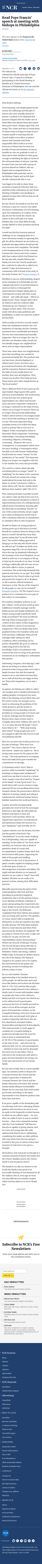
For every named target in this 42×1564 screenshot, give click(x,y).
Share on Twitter (29, 68)
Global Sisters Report (10, 1391)
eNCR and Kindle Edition (12, 1462)
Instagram (29, 1540)
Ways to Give (7, 1429)
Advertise (6, 1408)
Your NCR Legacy (8, 1433)
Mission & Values (9, 1509)
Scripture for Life (9, 1377)
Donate (24, 7)
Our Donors (7, 1437)
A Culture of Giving (9, 1425)
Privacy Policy (7, 1513)
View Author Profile (8, 54)
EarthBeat (6, 1387)
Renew (30, 7)
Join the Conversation (9, 58)
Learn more (31, 60)
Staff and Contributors (11, 1517)
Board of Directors (9, 1521)
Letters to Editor (8, 1488)
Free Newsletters (9, 1458)
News (4, 1358)
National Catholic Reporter (5, 1533)
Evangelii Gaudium (10, 591)
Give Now (6, 1418)
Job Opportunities (9, 1484)
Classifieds (6, 1400)
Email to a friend (34, 68)
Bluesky (13, 1540)
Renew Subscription (10, 1451)
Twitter (17, 1540)
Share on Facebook (25, 68)
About (4, 1505)
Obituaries (6, 1404)
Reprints (5, 1495)
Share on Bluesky (20, 68)
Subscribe (36, 7)
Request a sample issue (11, 1466)
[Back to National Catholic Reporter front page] (11, 8)
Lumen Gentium (30, 274)
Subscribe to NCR (9, 1447)
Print (38, 68)
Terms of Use (21, 1547)
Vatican (5, 29)
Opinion (5, 1369)
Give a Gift (6, 1455)
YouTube (25, 1540)
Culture (5, 1366)
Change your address (10, 1491)
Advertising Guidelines (9, 1547)
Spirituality (6, 1373)
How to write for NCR (10, 1480)
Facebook (21, 1540)
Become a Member (9, 1422)
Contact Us (6, 1476)
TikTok (33, 1540)
